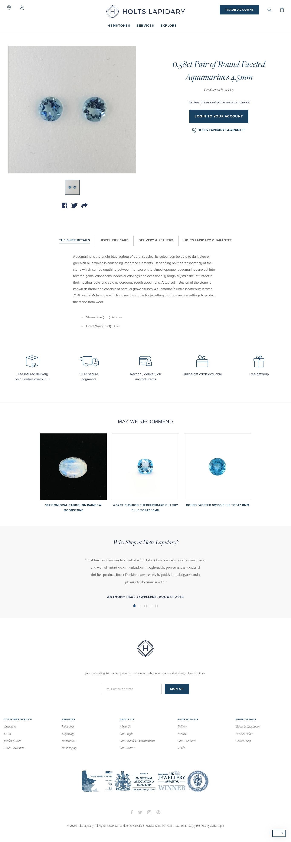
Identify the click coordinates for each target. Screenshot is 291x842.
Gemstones (119, 25)
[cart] (282, 9)
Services (145, 25)
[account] (21, 7)
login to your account (219, 116)
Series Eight (217, 826)
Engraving (68, 734)
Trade (181, 748)
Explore (168, 25)
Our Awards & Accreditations (137, 741)
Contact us (10, 726)
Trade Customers (14, 748)
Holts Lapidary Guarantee (221, 130)
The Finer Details (74, 240)
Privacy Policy (244, 734)
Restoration (68, 741)
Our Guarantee (187, 741)
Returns (182, 734)
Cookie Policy (243, 741)
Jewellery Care (114, 240)
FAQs (7, 734)
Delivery (182, 726)
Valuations (68, 726)
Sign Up (177, 689)
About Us (125, 726)
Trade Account (239, 9)
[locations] (9, 7)
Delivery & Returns (156, 240)
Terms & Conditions (248, 726)
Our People (126, 734)
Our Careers (127, 748)
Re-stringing (69, 748)
